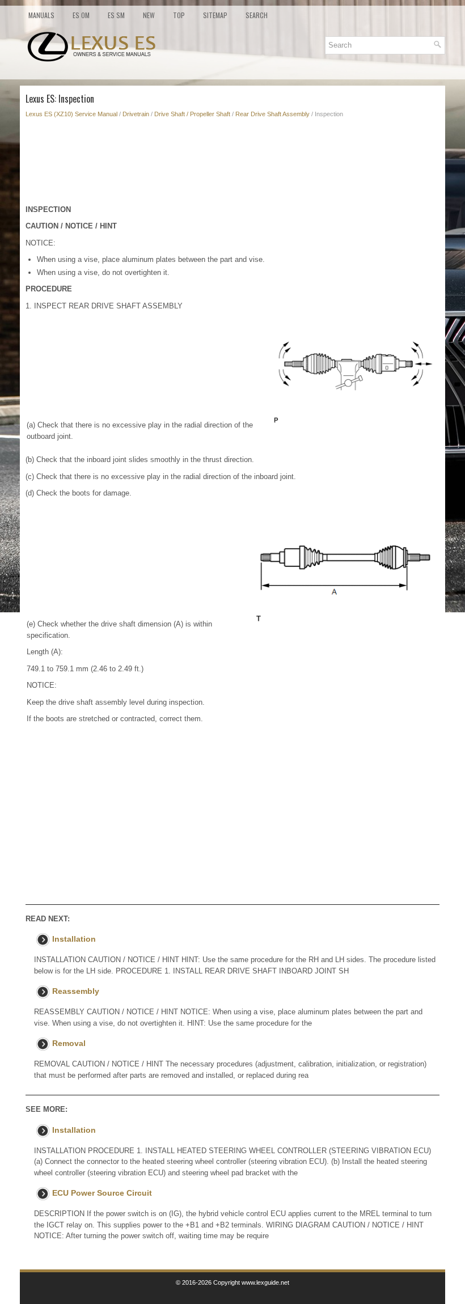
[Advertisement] (232, 164)
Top (179, 15)
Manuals (41, 15)
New (149, 15)
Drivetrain (135, 114)
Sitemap (215, 15)
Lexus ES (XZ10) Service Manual (71, 114)
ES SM (116, 15)
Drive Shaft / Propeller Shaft (192, 114)
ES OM (81, 15)
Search (257, 15)
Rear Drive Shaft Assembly (272, 114)
